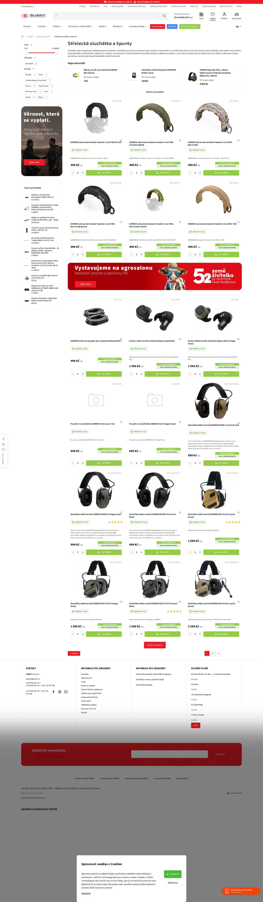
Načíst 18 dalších (154, 645)
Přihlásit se (220, 754)
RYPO (48, 91)
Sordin (30, 97)
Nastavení (86, 893)
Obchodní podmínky (144, 685)
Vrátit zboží (194, 6)
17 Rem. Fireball (197, 715)
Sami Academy (182, 778)
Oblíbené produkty (209, 6)
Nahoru (75, 653)
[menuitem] (27, 27)
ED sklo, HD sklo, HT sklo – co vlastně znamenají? (210, 674)
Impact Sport (45, 86)
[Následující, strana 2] (212, 653)
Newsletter (3, 458)
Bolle (42, 74)
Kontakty (82, 6)
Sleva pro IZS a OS (226, 6)
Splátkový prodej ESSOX (158, 6)
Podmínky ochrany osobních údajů (150, 679)
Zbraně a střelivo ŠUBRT (85, 778)
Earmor (30, 86)
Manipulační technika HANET (136, 778)
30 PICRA (194, 684)
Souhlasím (174, 874)
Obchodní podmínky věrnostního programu (153, 674)
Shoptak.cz (42, 798)
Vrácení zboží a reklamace (137, 6)
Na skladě (31, 63)
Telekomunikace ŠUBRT (110, 778)
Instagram (60, 692)
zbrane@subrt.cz (33, 679)
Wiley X (42, 97)
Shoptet (29, 798)
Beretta (30, 74)
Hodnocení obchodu (178, 6)
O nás (105, 6)
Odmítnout (173, 882)
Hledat (164, 15)
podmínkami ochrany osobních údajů (49, 757)
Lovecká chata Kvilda (162, 778)
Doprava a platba (117, 6)
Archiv (195, 725)
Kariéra (239, 6)
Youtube (66, 692)
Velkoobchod (94, 6)
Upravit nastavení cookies (34, 793)
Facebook (54, 692)
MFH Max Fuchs (33, 91)
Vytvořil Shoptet (236, 793)
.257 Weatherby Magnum (201, 694)
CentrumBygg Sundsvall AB (38, 80)
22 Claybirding (197, 704)
